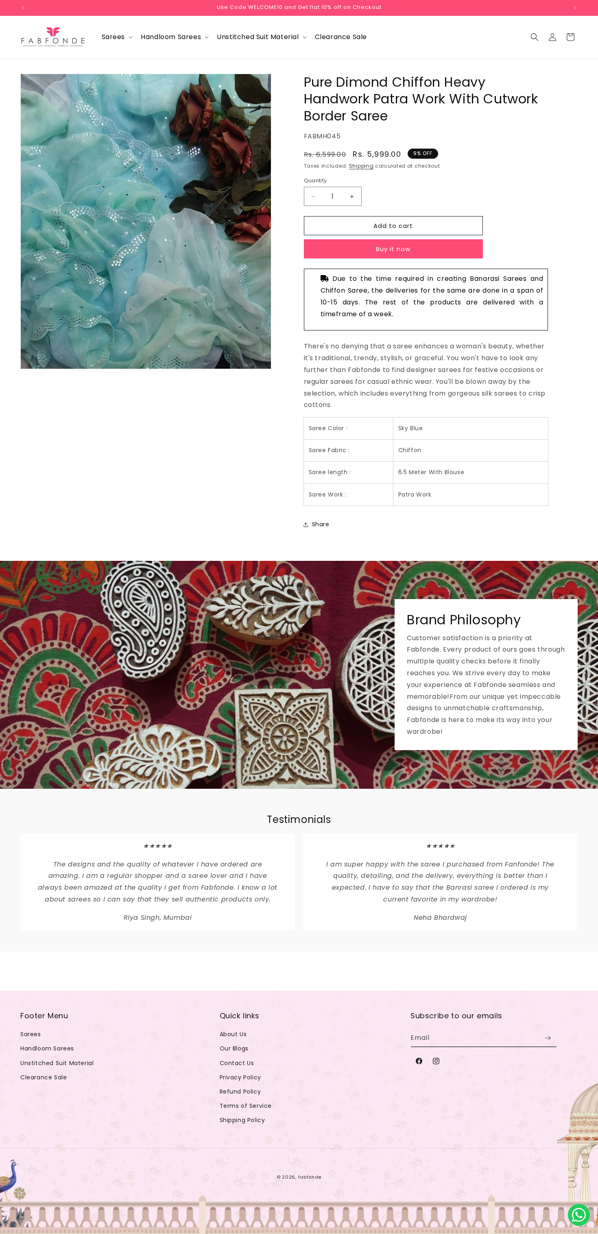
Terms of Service (246, 1106)
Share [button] (321, 524)
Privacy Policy (240, 1077)
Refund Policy (240, 1091)
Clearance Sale (43, 1077)
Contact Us (237, 1063)
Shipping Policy (242, 1120)
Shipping (361, 165)
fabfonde (310, 1177)
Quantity (315, 180)
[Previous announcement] (23, 7)
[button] (116, 37)
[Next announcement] (575, 7)
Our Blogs (234, 1048)
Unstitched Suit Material (57, 1063)
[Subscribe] (548, 1038)
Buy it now (393, 249)
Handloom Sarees (47, 1048)
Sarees (30, 1034)
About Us (233, 1034)
